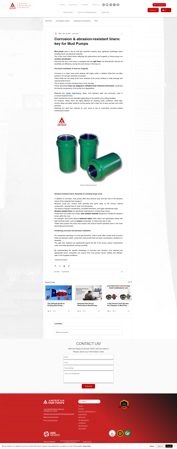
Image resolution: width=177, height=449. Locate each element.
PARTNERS (82, 429)
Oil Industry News (63, 21)
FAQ (96, 21)
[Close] (175, 446)
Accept (169, 446)
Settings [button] (152, 446)
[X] (114, 4)
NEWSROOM (82, 426)
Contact (81, 409)
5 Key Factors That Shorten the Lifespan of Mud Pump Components (118, 304)
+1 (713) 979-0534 (52, 420)
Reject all (160, 446)
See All (130, 282)
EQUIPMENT (82, 414)
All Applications (83, 420)
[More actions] (121, 33)
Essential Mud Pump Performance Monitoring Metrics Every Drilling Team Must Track (88, 304)
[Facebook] (118, 4)
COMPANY (82, 423)
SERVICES (81, 417)
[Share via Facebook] (55, 266)
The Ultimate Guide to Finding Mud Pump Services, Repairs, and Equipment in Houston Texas (56, 304)
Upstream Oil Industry (82, 21)
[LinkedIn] (103, 4)
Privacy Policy (87, 446)
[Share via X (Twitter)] (60, 266)
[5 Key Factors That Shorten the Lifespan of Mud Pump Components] (118, 292)
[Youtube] (107, 4)
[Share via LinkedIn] (64, 266)
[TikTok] (110, 4)
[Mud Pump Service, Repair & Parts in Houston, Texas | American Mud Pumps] (58, 292)
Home (80, 406)
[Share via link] (69, 266)
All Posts (48, 21)
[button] (62, 4)
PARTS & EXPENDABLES (87, 412)
